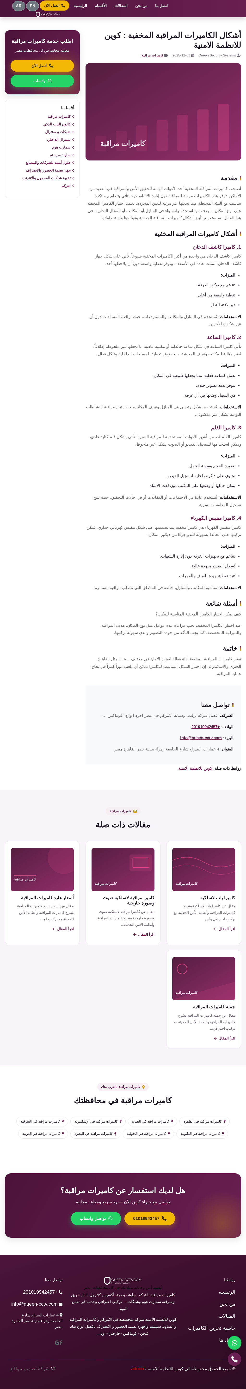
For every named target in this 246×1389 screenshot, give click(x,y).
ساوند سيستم (60, 155)
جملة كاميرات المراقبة (214, 1006)
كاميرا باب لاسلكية (217, 897)
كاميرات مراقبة (152, 55)
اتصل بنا (161, 6)
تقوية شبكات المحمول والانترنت (46, 178)
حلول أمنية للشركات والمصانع (48, 162)
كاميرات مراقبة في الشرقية (40, 1121)
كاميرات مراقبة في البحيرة (93, 1134)
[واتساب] (234, 1343)
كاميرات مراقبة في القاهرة (203, 1121)
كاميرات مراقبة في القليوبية (200, 1134)
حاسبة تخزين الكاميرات (211, 1328)
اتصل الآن (51, 5)
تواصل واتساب (93, 1218)
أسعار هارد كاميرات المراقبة (47, 897)
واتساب (39, 81)
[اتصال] (234, 1359)
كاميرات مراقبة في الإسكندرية (96, 1121)
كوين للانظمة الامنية (195, 768)
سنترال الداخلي (59, 139)
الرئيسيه (227, 1292)
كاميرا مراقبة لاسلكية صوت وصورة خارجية (128, 900)
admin (137, 1368)
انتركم (66, 186)
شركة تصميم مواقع (30, 1368)
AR (19, 6)
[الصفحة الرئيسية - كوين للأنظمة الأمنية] (48, 14)
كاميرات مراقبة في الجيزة (150, 1121)
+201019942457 (205, 727)
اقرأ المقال (227, 929)
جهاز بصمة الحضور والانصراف (48, 170)
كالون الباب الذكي (57, 124)
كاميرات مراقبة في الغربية (41, 1134)
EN (32, 6)
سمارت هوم (61, 147)
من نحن (141, 6)
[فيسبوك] (60, 1343)
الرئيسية (80, 6)
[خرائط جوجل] (57, 1343)
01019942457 (146, 1218)
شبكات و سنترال (58, 132)
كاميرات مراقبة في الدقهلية (146, 1134)
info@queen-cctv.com (201, 738)
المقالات (121, 6)
